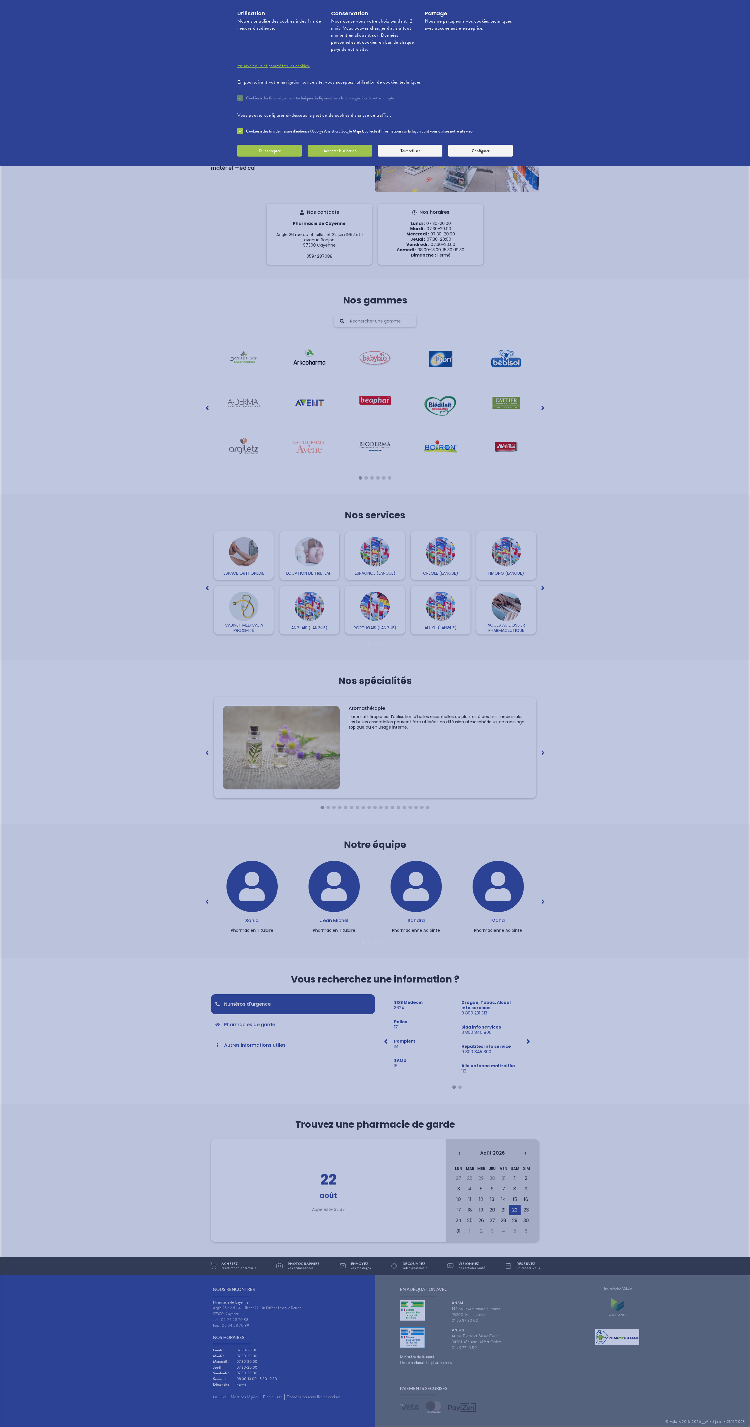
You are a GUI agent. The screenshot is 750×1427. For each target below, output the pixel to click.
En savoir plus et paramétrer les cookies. (273, 65)
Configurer (481, 151)
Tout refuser (410, 151)
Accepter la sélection (340, 151)
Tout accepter (270, 151)
